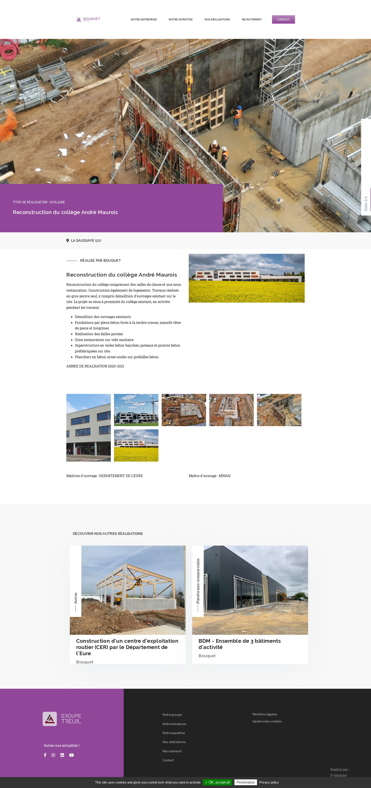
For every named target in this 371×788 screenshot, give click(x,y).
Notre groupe (172, 714)
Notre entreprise (144, 19)
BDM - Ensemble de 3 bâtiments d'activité (240, 644)
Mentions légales (264, 714)
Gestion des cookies (267, 721)
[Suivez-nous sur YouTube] (71, 755)
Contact (283, 19)
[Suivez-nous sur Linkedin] (62, 755)
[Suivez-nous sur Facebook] (45, 755)
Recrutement (252, 19)
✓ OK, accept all (217, 782)
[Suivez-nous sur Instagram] (53, 755)
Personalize (246, 782)
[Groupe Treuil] (61, 719)
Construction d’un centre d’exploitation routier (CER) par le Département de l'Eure (127, 647)
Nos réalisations (217, 19)
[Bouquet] (98, 20)
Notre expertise (181, 19)
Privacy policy (269, 782)
